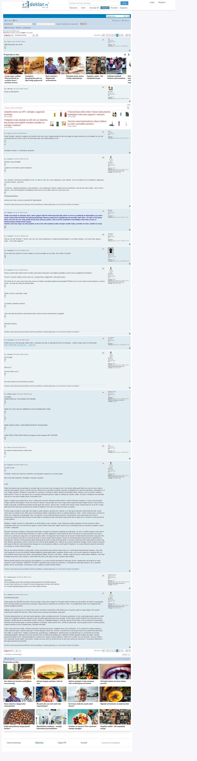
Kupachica (111, 254)
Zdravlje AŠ (94, 7)
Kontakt (114, 7)
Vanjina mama (112, 574)
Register (162, 2)
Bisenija (110, 91)
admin (23, 32)
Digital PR (62, 743)
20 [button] (127, 35)
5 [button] (119, 35)
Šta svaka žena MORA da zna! (11, 31)
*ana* (109, 131)
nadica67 (110, 233)
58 (113, 97)
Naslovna (74, 7)
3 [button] (114, 35)
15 (113, 343)
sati (109, 39)
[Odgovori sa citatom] (103, 39)
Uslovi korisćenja (14, 743)
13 (113, 215)
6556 (114, 168)
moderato (18, 32)
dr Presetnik (29, 32)
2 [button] (112, 35)
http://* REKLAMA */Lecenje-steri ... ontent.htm (20, 345)
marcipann (111, 337)
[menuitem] (15, 20)
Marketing (39, 743)
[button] (103, 35)
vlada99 (12, 32)
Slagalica (123, 7)
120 (114, 259)
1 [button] (109, 35)
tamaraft (110, 162)
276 (114, 580)
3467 (114, 44)
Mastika (110, 210)
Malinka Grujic (112, 391)
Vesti (83, 7)
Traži (124, 3)
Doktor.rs (117, 742)
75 (113, 397)
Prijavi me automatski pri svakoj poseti (67, 24)
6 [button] (122, 35)
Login (152, 2)
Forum (105, 7)
